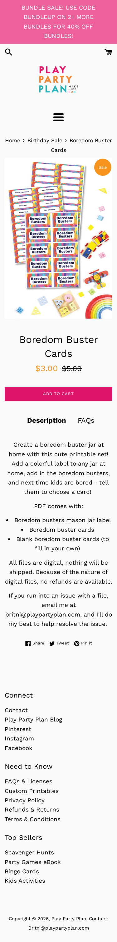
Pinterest (18, 729)
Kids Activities (25, 880)
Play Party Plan (68, 919)
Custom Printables (32, 790)
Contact (16, 710)
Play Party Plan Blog (33, 719)
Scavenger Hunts (29, 852)
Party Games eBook (33, 862)
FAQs (86, 420)
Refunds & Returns (32, 809)
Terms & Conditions (33, 819)
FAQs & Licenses (28, 781)
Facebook (18, 748)
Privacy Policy (25, 800)
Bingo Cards (22, 871)
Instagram (19, 738)
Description (46, 420)
